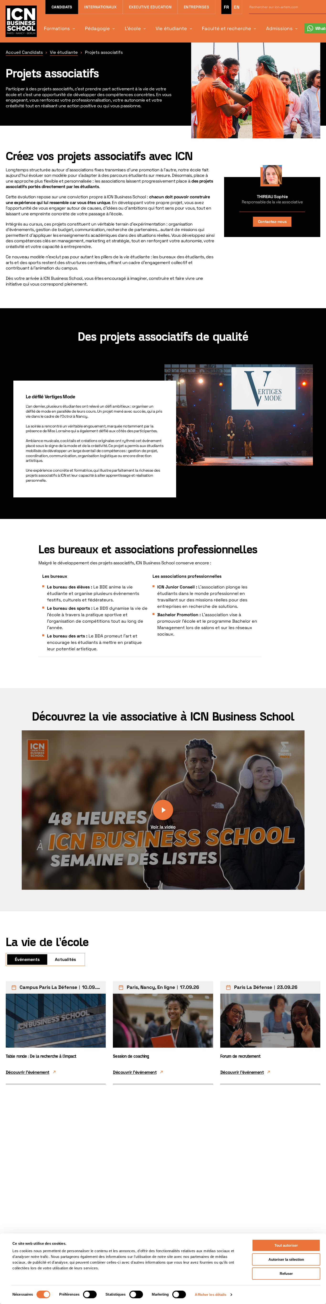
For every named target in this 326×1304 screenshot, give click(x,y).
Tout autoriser (286, 1245)
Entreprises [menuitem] (196, 7)
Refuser (286, 1274)
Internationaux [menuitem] (100, 7)
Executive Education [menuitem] (150, 7)
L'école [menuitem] (133, 28)
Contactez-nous (272, 221)
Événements (27, 959)
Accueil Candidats (24, 52)
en (236, 7)
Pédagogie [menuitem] (97, 28)
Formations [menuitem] (57, 28)
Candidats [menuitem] (62, 7)
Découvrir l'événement (27, 1072)
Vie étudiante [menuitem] (171, 28)
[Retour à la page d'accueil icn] (21, 21)
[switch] (90, 1294)
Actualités (65, 959)
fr (226, 7)
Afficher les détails (210, 1295)
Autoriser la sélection (286, 1259)
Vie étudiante (64, 52)
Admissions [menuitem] (279, 28)
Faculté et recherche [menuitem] (226, 28)
